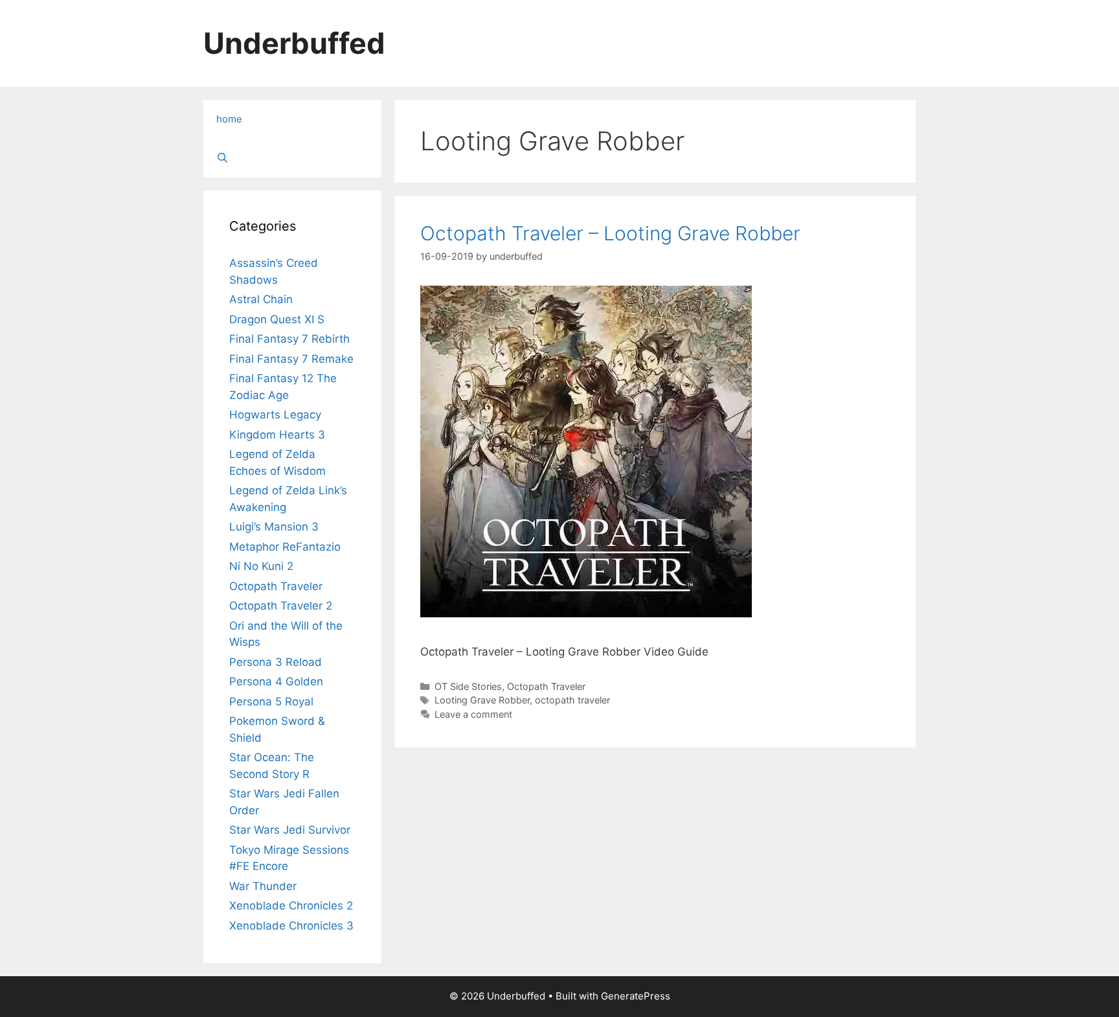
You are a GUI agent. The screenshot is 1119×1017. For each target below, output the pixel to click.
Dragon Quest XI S (276, 319)
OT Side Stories (468, 686)
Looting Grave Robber (482, 699)
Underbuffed (294, 43)
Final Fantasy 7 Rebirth (289, 338)
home (229, 119)
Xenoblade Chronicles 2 (291, 905)
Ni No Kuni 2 (261, 566)
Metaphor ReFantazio (285, 546)
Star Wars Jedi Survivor (289, 829)
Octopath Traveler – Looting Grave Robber (610, 233)
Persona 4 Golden (276, 681)
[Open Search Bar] (292, 158)
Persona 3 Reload (275, 662)
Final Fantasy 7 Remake (291, 358)
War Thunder (263, 886)
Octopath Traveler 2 (280, 605)
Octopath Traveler (546, 686)
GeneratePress (635, 996)
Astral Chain (261, 299)
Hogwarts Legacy (275, 414)
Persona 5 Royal (271, 701)
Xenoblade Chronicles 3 (291, 925)
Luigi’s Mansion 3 (274, 526)
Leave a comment (473, 714)
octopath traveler (572, 699)
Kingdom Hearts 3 (277, 434)
